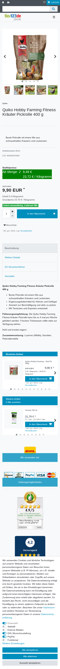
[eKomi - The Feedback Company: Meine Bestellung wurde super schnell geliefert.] (30, 510)
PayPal (11, 636)
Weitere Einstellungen (13, 643)
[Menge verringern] (12, 216)
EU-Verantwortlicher (15, 267)
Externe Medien (16, 630)
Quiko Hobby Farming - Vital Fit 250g (38, 362)
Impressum (49, 607)
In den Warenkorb (36, 213)
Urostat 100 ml (31, 410)
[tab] (30, 248)
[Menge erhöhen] (12, 211)
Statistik (11, 626)
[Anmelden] (3, 2)
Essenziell (13, 623)
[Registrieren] (9, 2)
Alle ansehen (14, 402)
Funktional (13, 640)
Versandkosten (26, 231)
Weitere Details (12, 257)
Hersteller (10, 276)
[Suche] (53, 9)
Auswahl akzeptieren (30, 663)
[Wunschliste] (44, 2)
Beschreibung (12, 248)
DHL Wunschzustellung (19, 633)
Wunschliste (11, 225)
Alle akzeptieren (30, 650)
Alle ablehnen (30, 656)
